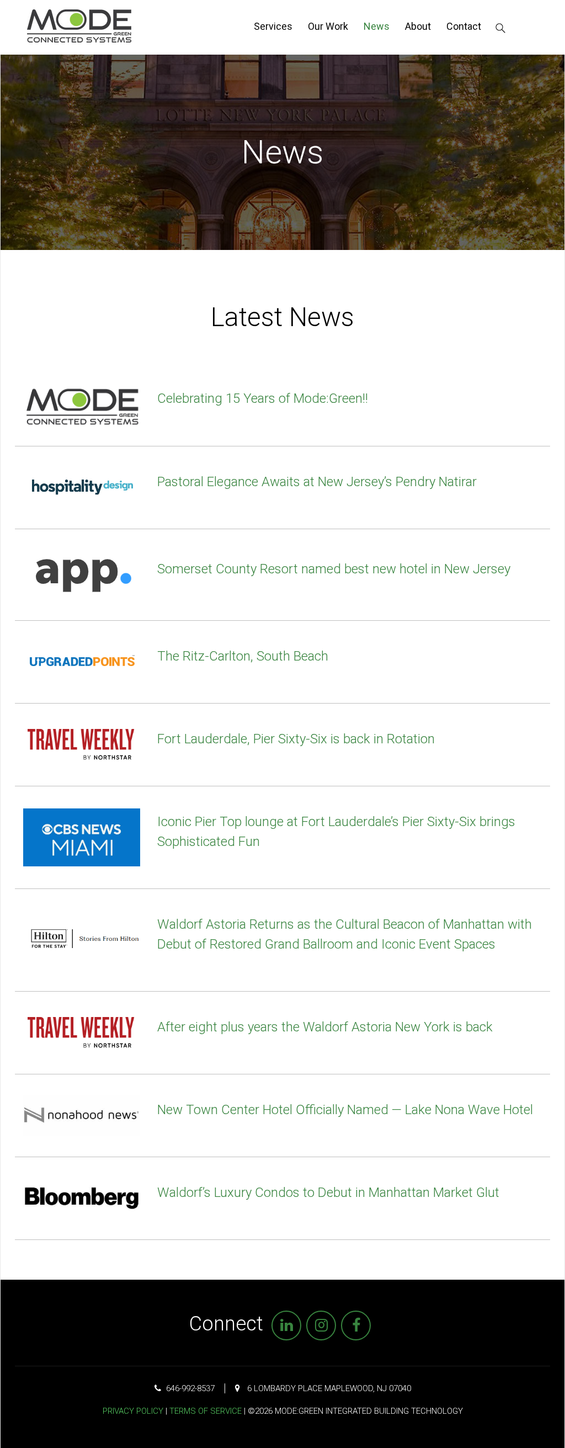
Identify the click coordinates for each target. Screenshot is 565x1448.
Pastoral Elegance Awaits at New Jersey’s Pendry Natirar (317, 481)
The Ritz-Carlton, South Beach (242, 656)
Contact (463, 26)
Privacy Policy (133, 1411)
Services (273, 26)
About (418, 26)
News (377, 26)
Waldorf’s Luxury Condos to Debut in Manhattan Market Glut (328, 1192)
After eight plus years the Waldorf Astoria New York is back (325, 1027)
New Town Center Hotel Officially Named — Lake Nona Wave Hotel (345, 1109)
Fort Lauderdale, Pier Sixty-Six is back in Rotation (296, 739)
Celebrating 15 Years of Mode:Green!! (262, 398)
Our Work (328, 26)
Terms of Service (205, 1411)
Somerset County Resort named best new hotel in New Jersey (333, 569)
